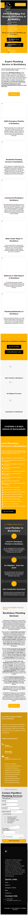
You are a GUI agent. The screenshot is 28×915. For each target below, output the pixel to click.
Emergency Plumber (10, 887)
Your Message (5, 828)
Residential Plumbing (13, 33)
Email (7, 757)
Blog (6, 890)
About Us (7, 10)
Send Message (14, 840)
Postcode (4, 808)
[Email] (3, 756)
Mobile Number (6, 811)
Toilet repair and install (12, 42)
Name (4, 800)
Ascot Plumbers (14, 53)
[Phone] (3, 744)
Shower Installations (10, 36)
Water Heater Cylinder (11, 45)
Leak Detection (10, 821)
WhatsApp (8, 751)
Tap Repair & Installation (11, 40)
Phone (7, 745)
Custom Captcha (6, 829)
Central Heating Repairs (12, 23)
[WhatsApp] (3, 750)
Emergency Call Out (12, 817)
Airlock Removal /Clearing (12, 16)
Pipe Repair (10, 822)
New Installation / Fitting (13, 819)
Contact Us (8, 47)
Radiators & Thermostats (10, 32)
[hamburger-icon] (3, 3)
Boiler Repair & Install (11, 20)
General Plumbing (11, 818)
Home (6, 882)
